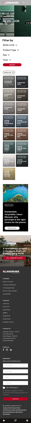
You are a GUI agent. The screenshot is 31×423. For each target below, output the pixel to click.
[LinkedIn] (11, 350)
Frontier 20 (6, 306)
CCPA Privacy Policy (9, 410)
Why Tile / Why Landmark (10, 291)
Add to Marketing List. (12, 387)
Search (12, 65)
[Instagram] (7, 350)
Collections (6, 303)
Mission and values (8, 281)
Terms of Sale (7, 408)
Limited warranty (21, 410)
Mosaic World (6, 319)
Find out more (12, 228)
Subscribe (15, 399)
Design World (6, 316)
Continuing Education (9, 288)
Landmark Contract (8, 322)
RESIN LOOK (7, 72)
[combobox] (10, 45)
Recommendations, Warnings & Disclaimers (13, 413)
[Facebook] (3, 350)
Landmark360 (6, 294)
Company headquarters (9, 285)
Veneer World (6, 309)
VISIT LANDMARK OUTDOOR (14, 258)
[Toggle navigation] (27, 2)
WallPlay (5, 313)
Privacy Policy (16, 408)
